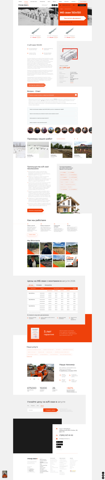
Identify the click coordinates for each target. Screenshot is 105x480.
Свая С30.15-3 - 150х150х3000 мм (35, 35)
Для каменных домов (53, 459)
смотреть (71, 82)
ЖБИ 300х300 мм (62, 474)
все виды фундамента (44, 354)
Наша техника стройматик (74, 460)
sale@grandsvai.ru (64, 438)
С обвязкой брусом (62, 459)
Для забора (52, 466)
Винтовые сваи (62, 464)
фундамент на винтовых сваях (48, 349)
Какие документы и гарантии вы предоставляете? (39, 118)
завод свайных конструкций (68, 349)
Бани (51, 465)
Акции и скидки (42, 467)
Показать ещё (29, 356)
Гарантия (71, 466)
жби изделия (58, 349)
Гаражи (51, 468)
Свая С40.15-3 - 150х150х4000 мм (52, 35)
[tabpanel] (40, 373)
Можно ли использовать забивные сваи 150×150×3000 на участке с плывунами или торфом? (47, 109)
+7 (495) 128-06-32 (31, 469)
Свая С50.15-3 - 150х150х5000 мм (69, 35)
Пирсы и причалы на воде (54, 467)
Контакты (73, 1)
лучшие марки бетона (54, 354)
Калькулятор (42, 1)
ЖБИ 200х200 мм (62, 473)
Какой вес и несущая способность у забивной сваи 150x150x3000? (42, 95)
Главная (20, 1)
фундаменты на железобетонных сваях (34, 349)
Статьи (71, 468)
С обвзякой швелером (63, 460)
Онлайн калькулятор (43, 465)
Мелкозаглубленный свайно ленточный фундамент (64, 466)
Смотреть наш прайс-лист (65, 22)
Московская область (43, 470)
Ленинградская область (44, 471)
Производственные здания (54, 472)
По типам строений (43, 460)
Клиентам (41, 466)
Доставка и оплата (72, 464)
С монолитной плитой (63, 463)
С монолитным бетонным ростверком (63, 462)
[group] (30, 130)
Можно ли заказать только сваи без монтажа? (38, 122)
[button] (27, 254)
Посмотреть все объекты (61, 138)
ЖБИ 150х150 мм (62, 472)
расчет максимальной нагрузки (65, 354)
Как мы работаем (72, 465)
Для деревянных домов (53, 460)
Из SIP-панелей (52, 464)
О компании (71, 459)
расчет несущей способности (33, 354)
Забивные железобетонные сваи (44, 462)
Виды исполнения (43, 459)
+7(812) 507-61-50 (66, 5)
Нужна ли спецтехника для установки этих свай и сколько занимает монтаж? (44, 113)
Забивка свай (72, 467)
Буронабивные (62, 467)
